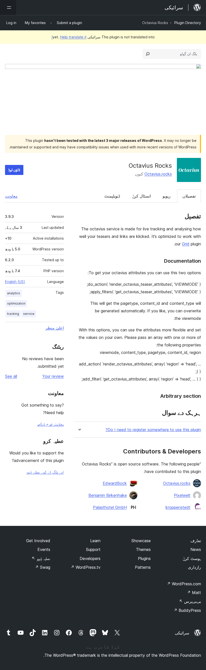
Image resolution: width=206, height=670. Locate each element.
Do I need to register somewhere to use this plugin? (153, 429)
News (195, 549)
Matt (194, 592)
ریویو (167, 196)
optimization (16, 303)
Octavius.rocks (158, 173)
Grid (185, 243)
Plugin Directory (187, 23)
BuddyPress (187, 610)
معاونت (11, 196)
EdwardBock (115, 483)
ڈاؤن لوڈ (14, 170)
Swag (42, 567)
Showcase (141, 540)
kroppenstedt (178, 507)
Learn (95, 540)
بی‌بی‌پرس (190, 601)
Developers (90, 558)
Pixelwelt (182, 495)
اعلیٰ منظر (54, 327)
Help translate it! (69, 37)
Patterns (143, 567)
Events (43, 549)
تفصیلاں (189, 196)
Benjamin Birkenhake (107, 495)
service (28, 314)
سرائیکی (182, 632)
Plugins (144, 558)
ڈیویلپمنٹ (112, 196)
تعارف (195, 540)
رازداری (194, 567)
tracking (13, 314)
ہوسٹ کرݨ (192, 558)
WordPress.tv (85, 567)
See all (11, 376)
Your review (53, 376)
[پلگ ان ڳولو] (148, 54)
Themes (143, 549)
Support (93, 549)
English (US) (15, 281)
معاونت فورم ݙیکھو (50, 424)
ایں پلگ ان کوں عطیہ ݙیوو (45, 471)
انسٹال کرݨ (141, 196)
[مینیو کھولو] (8, 7)
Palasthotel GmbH (110, 507)
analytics (13, 293)
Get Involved (38, 540)
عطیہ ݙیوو (41, 558)
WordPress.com (184, 583)
